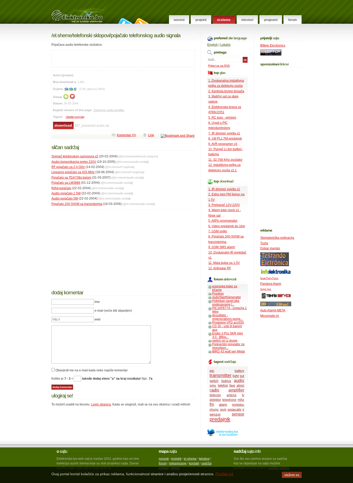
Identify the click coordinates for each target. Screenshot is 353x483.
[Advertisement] (112, 58)
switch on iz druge (224, 340)
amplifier (236, 390)
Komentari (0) (126, 135)
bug (232, 385)
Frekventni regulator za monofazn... (228, 346)
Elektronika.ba (81, 12)
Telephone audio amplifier (109, 110)
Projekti (200, 20)
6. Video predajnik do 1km (226, 226)
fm (212, 404)
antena (231, 395)
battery (239, 371)
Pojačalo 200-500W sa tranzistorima (76, 204)
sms (213, 385)
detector (215, 395)
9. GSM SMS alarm (221, 247)
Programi (271, 20)
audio (239, 380)
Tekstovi (247, 20)
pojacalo (234, 409)
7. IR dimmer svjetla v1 (224, 133)
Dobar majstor (270, 248)
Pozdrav (218, 293)
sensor (238, 414)
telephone (229, 400)
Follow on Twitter (124, 21)
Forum (292, 20)
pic (212, 371)
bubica (226, 381)
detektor (215, 400)
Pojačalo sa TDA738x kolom (71, 177)
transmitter (221, 375)
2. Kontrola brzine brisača (226, 91)
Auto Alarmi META (272, 310)
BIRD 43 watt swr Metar (228, 351)
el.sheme (190, 459)
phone (214, 409)
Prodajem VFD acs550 (228, 322)
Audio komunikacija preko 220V (73, 162)
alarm (223, 405)
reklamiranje (178, 463)
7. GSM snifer (217, 231)
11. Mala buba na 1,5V (224, 263)
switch (214, 381)
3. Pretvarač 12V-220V (224, 205)
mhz (241, 400)
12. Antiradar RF (219, 268)
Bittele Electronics (272, 45)
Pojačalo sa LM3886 (65, 183)
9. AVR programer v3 (222, 144)
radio (214, 390)
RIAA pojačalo (61, 188)
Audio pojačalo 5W (64, 198)
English (212, 45)
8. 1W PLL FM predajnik (225, 138)
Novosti (179, 20)
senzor (215, 414)
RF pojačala (127, 166)
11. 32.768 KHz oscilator (225, 160)
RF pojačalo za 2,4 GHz (68, 167)
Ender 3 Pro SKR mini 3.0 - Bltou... (227, 335)
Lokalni (225, 45)
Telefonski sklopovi (91, 35)
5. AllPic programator (222, 221)
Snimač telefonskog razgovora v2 (74, 156)
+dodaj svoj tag (74, 116)
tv (243, 395)
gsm (223, 409)
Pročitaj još (224, 474)
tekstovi (204, 459)
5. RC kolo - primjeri (222, 117)
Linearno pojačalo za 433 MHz (73, 172)
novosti (164, 459)
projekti (176, 459)
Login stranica (101, 404)
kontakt (194, 463)
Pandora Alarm (270, 284)
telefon (223, 385)
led (242, 376)
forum (163, 463)
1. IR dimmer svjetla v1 (224, 189)
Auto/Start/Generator (226, 297)
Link (151, 135)
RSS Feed (141, 21)
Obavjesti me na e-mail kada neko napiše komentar (92, 370)
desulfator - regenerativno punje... (227, 317)
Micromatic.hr (269, 316)
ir (243, 409)
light (236, 376)
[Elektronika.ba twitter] (222, 435)
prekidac (238, 405)
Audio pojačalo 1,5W (66, 193)
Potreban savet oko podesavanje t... (225, 302)
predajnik (220, 419)
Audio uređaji (140, 161)
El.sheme (224, 20)
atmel (240, 385)
